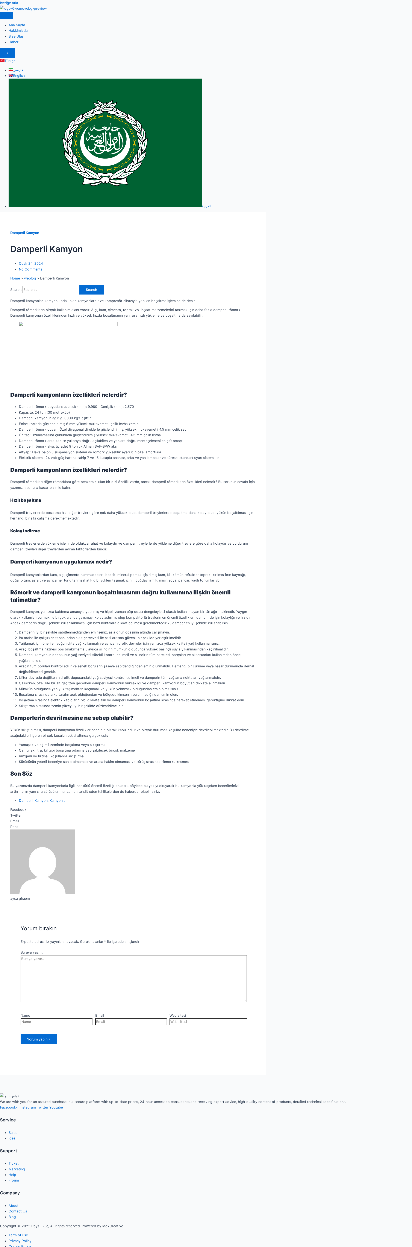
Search (15, 289)
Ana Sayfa (17, 25)
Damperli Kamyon (24, 233)
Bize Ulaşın (17, 36)
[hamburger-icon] (6, 15)
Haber (13, 42)
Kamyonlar (58, 800)
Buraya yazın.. (32, 952)
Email (99, 1015)
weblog (30, 278)
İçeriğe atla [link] (9, 3)
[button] (133, 809)
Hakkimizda (18, 30)
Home (15, 278)
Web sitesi (178, 1015)
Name (25, 1015)
